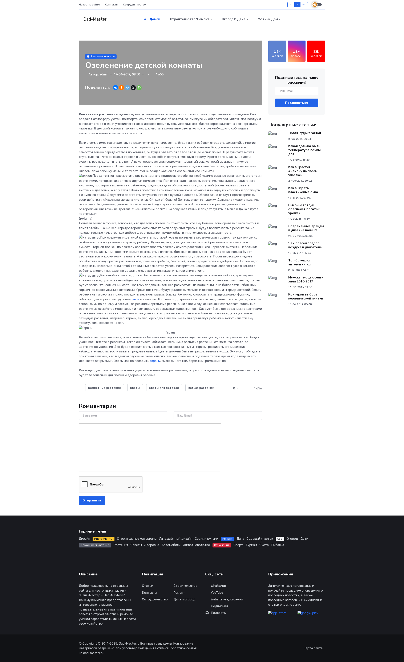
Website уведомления (227, 599)
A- (291, 4)
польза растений (201, 387)
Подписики (219, 606)
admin (104, 74)
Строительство (185, 586)
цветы (135, 387)
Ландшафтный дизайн (175, 539)
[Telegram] (127, 87)
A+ (304, 4)
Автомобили (171, 545)
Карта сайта (313, 648)
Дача (240, 539)
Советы (136, 545)
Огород (292, 539)
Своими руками (206, 539)
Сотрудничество (134, 4)
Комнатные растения (104, 387)
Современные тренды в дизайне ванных (306, 228)
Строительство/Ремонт (189, 19)
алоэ (135, 299)
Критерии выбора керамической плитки (305, 296)
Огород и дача (233, 19)
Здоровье (151, 545)
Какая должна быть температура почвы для (304, 150)
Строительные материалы (137, 539)
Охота (264, 545)
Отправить (91, 500)
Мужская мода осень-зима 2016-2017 (305, 279)
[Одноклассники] (121, 87)
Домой (154, 19)
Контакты (111, 4)
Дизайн (84, 539)
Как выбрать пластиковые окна (303, 190)
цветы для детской (164, 387)
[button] (315, 19)
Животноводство (196, 545)
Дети (304, 539)
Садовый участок (260, 539)
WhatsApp (218, 586)
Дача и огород (184, 599)
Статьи (147, 586)
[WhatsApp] (139, 87)
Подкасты (218, 613)
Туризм (251, 545)
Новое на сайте (89, 4)
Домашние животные (95, 545)
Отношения (221, 545)
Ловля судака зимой (304, 133)
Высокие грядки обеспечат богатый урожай (304, 209)
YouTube (217, 593)
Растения (121, 545)
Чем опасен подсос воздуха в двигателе (305, 245)
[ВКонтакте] (115, 87)
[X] (133, 87)
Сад (279, 538)
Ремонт (227, 538)
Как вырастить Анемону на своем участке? (302, 171)
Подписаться (296, 103)
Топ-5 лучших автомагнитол (299, 262)
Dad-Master (94, 19)
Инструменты (103, 538)
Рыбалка (277, 545)
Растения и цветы (103, 56)
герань (155, 361)
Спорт (238, 545)
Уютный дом (267, 19)
